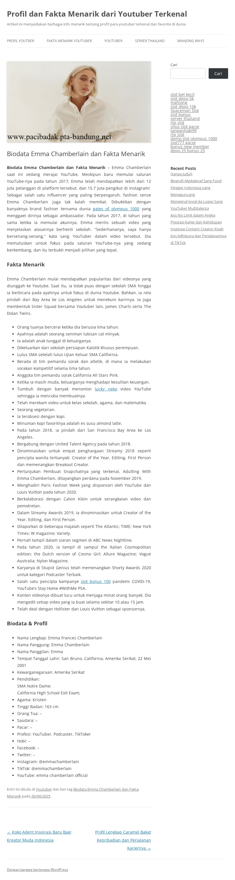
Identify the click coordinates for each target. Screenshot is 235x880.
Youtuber (113, 40)
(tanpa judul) (181, 173)
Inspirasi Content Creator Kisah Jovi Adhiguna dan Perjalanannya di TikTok (198, 235)
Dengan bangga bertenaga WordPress (37, 869)
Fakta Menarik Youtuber (69, 40)
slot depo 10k (183, 106)
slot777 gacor (183, 142)
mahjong (179, 102)
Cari (174, 64)
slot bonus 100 (96, 581)
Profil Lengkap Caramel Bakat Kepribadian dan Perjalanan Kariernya (123, 840)
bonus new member (190, 146)
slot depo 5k (182, 98)
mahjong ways (190, 40)
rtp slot (177, 122)
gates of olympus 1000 (116, 208)
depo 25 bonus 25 (188, 150)
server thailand (150, 40)
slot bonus (181, 114)
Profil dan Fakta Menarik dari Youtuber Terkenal (97, 14)
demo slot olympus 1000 (194, 138)
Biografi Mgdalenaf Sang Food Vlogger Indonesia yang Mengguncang (196, 187)
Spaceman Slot (185, 110)
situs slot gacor (185, 126)
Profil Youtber (20, 40)
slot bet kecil (183, 94)
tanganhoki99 (184, 130)
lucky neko (106, 389)
